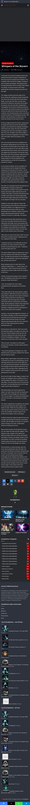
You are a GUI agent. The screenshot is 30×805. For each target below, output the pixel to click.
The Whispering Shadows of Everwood (13, 1)
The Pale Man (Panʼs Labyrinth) (15, 639)
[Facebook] (4, 480)
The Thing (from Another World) (16, 680)
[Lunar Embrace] (7, 514)
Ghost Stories (5, 576)
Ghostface (10, 687)
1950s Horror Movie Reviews (9, 558)
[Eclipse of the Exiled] (22, 527)
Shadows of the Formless (5, 533)
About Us (3, 611)
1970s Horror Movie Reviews (9, 564)
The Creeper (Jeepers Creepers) (16, 647)
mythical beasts (10, 472)
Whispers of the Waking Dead (20, 520)
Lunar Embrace (5, 519)
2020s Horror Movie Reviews (9, 546)
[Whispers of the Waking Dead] (22, 514)
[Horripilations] (10, 5)
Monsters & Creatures (7, 63)
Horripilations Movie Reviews (9, 543)
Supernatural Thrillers (7, 573)
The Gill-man (11, 784)
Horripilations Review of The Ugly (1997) (18, 631)
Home (2, 608)
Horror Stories (5, 571)
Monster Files (5, 578)
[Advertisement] (15, 23)
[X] (7, 480)
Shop (2, 618)
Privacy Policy (4, 615)
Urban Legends (6, 566)
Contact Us (4, 613)
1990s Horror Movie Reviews (9, 551)
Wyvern (15, 475)
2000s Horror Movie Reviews (9, 553)
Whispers (22, 472)
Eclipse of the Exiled (21, 532)
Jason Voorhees (13, 703)
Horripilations (6, 69)
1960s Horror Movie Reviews (9, 556)
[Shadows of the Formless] (7, 527)
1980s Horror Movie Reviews (9, 561)
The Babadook (11, 673)
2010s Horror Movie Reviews (9, 548)
